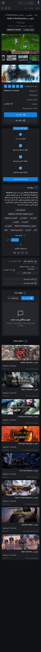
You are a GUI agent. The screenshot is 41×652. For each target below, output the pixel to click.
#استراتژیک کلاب (20, 210)
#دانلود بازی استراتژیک (11, 218)
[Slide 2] (23, 58)
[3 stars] (27, 240)
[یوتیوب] (2, 8)
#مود (5, 230)
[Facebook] (26, 252)
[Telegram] (14, 252)
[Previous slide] (3, 57)
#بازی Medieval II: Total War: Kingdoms (20, 214)
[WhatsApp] (18, 252)
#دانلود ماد (25, 222)
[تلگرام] (6, 8)
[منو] (3, 3)
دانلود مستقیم (27, 273)
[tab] (15, 261)
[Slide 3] (12, 58)
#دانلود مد (16, 222)
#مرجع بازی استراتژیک (17, 230)
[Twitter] (22, 252)
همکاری (37, 8)
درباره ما (31, 8)
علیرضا (31, 26)
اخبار (25, 8)
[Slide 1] (34, 58)
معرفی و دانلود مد (29, 30)
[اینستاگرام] (9, 8)
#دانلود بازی (23, 218)
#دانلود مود (8, 226)
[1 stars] (33, 240)
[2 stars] (30, 240)
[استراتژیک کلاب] (38, 3)
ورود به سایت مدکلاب (20, 179)
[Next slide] (37, 57)
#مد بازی (28, 230)
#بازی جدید (33, 218)
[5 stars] (21, 240)
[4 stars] (24, 240)
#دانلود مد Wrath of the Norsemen (25, 226)
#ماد (35, 230)
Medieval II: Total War (14, 30)
